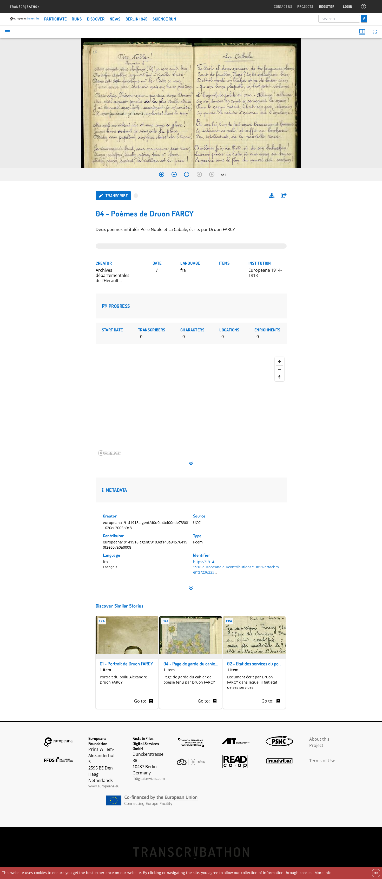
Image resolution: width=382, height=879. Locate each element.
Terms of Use (322, 761)
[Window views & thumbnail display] (362, 31)
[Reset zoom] (186, 174)
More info (322, 872)
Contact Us (283, 6)
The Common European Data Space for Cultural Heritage (191, 742)
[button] (284, 195)
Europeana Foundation (58, 742)
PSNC (279, 741)
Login (347, 6)
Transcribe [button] (117, 195)
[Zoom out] (174, 174)
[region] (191, 406)
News (115, 19)
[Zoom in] (161, 174)
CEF (191, 800)
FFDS (58, 759)
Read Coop (235, 761)
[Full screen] (374, 31)
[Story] (151, 701)
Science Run (164, 19)
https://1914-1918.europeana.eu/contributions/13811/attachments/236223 (236, 567)
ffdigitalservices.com (149, 778)
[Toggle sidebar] (7, 31)
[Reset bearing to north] (279, 376)
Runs (77, 19)
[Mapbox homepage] (109, 453)
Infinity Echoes (191, 761)
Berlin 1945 (136, 19)
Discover (95, 19)
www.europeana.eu (103, 785)
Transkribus (279, 760)
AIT (235, 741)
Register (326, 6)
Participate (55, 19)
